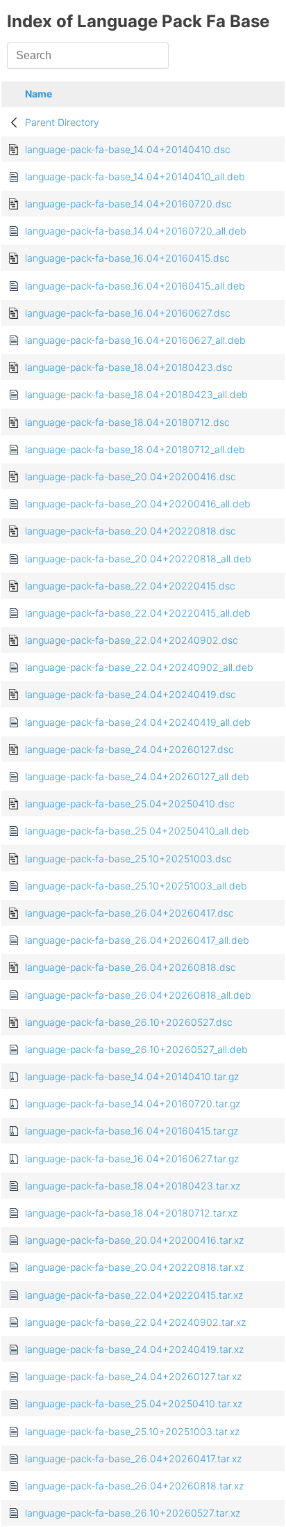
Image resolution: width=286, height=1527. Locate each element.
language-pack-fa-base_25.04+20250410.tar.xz (133, 1403)
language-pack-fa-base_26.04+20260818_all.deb (138, 995)
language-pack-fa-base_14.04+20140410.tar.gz (132, 1076)
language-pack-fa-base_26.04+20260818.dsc (130, 967)
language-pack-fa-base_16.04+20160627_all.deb (135, 340)
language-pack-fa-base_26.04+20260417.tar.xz (133, 1458)
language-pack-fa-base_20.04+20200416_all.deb (138, 503)
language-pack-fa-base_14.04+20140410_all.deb (135, 176)
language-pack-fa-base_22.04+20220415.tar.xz (134, 1295)
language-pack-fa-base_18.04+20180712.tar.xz (131, 1213)
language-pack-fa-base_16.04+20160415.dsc (127, 258)
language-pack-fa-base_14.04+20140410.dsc (127, 149)
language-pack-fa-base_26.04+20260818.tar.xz (134, 1486)
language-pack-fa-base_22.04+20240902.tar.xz (135, 1322)
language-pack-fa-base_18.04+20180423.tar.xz (132, 1186)
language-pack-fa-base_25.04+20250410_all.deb (137, 831)
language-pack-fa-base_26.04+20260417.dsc (129, 913)
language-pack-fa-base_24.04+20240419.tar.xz (134, 1349)
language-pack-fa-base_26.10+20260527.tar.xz (132, 1513)
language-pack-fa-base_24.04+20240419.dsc (130, 694)
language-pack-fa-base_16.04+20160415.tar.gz (131, 1131)
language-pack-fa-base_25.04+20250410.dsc (130, 803)
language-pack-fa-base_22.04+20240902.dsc (131, 640)
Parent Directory (62, 122)
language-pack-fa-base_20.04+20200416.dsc (130, 476)
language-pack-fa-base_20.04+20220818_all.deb (138, 558)
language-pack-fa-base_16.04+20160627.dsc (127, 313)
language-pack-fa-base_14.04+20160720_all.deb (135, 231)
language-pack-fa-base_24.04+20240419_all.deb (138, 722)
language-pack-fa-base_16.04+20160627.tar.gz (132, 1158)
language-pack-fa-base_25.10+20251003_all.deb (136, 886)
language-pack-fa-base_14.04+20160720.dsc (128, 203)
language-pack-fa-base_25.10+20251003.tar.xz (132, 1431)
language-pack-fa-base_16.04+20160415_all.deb (135, 286)
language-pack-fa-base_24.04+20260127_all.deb (137, 776)
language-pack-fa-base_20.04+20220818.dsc (130, 531)
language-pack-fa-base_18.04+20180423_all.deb (136, 394)
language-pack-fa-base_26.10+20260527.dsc (129, 1022)
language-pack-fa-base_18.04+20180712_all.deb (135, 449)
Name (38, 94)
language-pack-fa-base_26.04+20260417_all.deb (137, 940)
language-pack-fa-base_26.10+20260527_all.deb (136, 1049)
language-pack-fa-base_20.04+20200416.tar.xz (134, 1240)
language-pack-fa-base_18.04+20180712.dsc (127, 422)
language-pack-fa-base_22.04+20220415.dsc (130, 586)
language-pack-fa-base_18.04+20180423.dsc (129, 367)
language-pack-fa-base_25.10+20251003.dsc (128, 858)
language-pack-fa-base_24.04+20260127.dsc (129, 749)
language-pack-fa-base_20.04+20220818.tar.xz (134, 1267)
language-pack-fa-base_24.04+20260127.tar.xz (133, 1376)
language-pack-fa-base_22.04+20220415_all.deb (138, 613)
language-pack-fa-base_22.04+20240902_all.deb (139, 667)
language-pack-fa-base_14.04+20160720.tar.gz (132, 1103)
